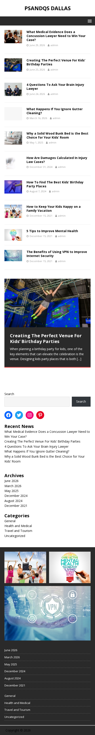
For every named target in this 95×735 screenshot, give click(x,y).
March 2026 (12, 486)
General (9, 521)
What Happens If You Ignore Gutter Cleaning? (55, 111)
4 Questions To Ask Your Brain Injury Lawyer (55, 86)
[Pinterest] (40, 415)
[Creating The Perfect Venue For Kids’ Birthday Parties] (47, 303)
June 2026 (11, 481)
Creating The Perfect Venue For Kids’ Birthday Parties (56, 62)
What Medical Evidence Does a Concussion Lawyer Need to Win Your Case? (56, 36)
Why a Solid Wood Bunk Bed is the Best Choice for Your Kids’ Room (57, 135)
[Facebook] (8, 415)
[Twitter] (19, 415)
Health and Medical (18, 526)
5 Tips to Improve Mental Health (52, 231)
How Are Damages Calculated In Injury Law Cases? (57, 160)
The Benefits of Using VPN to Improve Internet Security (57, 254)
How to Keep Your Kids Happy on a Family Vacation (54, 208)
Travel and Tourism (18, 531)
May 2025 (11, 491)
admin (54, 45)
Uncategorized (14, 536)
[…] (36, 378)
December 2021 (15, 506)
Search (9, 394)
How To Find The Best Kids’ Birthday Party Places (55, 184)
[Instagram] (30, 415)
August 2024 (13, 501)
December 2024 (15, 496)
